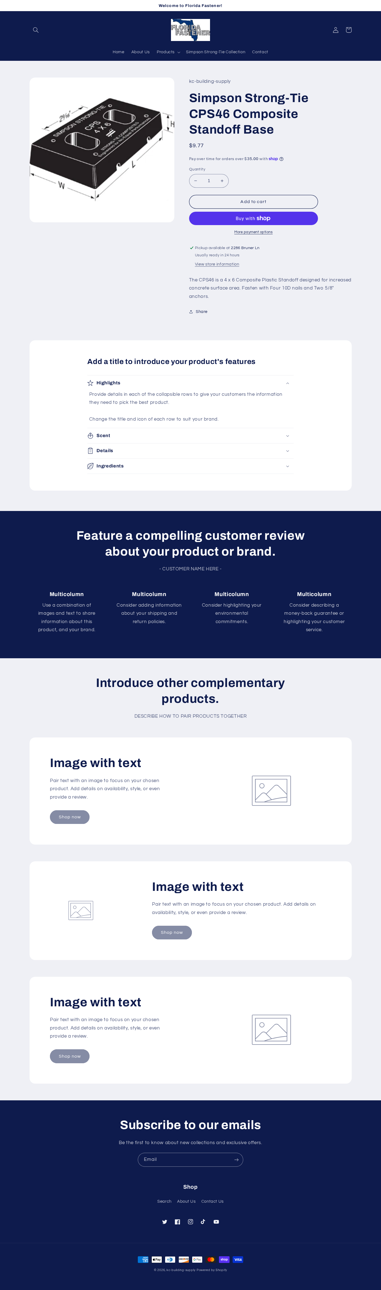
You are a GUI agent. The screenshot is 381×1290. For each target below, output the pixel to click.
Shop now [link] (70, 817)
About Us (186, 1201)
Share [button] (202, 312)
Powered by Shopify (212, 1270)
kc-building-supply (181, 1270)
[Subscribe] (236, 1159)
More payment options (253, 232)
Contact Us (212, 1201)
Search (164, 1201)
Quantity (197, 169)
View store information (217, 264)
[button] (36, 29)
